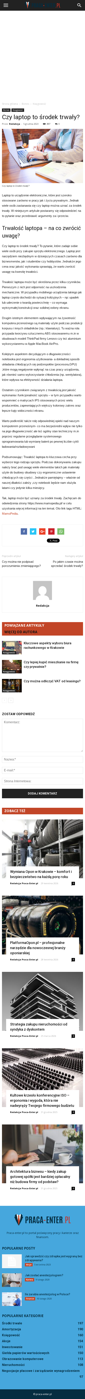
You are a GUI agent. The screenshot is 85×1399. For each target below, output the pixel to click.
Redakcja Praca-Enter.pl (24, 883)
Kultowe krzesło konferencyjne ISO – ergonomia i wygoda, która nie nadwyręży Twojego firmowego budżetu (42, 1100)
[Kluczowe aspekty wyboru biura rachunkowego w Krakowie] (12, 648)
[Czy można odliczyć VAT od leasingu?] (12, 686)
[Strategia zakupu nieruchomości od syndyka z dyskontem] (42, 1001)
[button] (79, 5)
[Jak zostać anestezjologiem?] (12, 1280)
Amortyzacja (11, 1329)
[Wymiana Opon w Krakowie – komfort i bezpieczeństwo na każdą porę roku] (42, 848)
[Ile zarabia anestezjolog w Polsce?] (12, 1299)
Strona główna (10, 103)
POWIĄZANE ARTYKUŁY (24, 625)
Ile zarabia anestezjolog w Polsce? (47, 1294)
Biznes (6, 110)
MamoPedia (10, 513)
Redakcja (14, 123)
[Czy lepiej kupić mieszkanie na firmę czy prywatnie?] (12, 667)
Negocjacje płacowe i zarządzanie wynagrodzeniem (41, 1371)
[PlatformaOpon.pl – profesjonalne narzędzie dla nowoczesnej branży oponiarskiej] (42, 925)
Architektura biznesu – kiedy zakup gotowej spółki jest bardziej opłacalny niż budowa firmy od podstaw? (40, 1176)
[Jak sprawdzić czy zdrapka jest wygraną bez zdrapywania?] (12, 1261)
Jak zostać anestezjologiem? (44, 1275)
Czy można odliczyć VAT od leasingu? (52, 681)
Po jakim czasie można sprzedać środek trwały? (67, 564)
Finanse (30, 1298)
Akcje (28, 1264)
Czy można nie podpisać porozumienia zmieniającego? (21, 564)
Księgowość (18, 110)
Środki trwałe (12, 1323)
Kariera (29, 1279)
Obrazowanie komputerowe (22, 1359)
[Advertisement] (42, 55)
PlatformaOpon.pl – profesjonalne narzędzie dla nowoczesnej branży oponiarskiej (37, 948)
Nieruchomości (13, 1365)
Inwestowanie (12, 1347)
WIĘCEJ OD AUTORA (20, 632)
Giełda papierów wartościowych (25, 1353)
